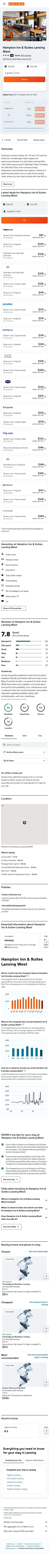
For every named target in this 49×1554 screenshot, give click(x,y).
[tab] (9, 735)
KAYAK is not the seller (13, 1522)
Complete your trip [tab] (13, 1460)
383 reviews (26, 55)
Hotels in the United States (15, 1546)
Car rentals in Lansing (15, 1478)
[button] (4, 4)
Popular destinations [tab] (35, 1460)
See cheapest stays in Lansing (39, 1303)
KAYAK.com (10, 1544)
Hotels (19, 1544)
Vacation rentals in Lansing (17, 1489)
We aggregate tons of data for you (19, 1526)
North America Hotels (32, 1544)
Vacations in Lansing (14, 1482)
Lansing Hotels (10, 1548)
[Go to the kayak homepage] (16, 3)
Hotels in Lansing (13, 1485)
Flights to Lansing (13, 1475)
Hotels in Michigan (33, 1546)
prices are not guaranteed (12, 1515)
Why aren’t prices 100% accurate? (19, 1531)
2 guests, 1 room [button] (12, 73)
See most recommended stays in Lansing (38, 1356)
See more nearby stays (38, 1251)
